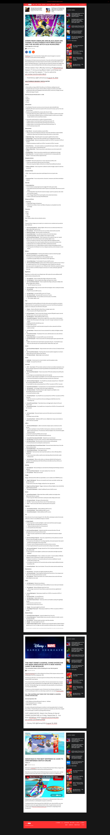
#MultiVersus (58, 68)
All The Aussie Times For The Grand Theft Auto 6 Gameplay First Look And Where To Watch (78, 15)
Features (53, 4)
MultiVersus (27, 56)
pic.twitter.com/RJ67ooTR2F (35, 720)
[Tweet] (30, 52)
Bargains (43, 4)
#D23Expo (32, 717)
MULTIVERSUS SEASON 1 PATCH (35, 81)
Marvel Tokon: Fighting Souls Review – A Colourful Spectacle (78, 52)
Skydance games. (60, 690)
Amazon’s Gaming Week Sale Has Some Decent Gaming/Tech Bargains (77, 32)
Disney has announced (30, 673)
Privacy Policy (77, 824)
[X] (81, 4)
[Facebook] (79, 4)
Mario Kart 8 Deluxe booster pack (39, 806)
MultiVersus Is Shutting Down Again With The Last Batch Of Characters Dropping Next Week (57, 10)
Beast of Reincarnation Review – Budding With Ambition (78, 59)
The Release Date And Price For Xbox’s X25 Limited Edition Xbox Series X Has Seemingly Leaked (77, 21)
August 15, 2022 (52, 78)
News (36, 4)
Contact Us (71, 824)
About (66, 824)
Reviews (39, 4)
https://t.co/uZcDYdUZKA (50, 717)
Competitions (48, 4)
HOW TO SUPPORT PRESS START (55, 1)
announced (33, 767)
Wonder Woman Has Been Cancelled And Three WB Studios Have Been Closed (36, 9)
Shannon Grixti (29, 48)
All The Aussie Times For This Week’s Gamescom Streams (78, 26)
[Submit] (33, 52)
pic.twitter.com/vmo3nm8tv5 (35, 74)
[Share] (26, 52)
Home (33, 4)
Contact (57, 4)
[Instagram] (82, 4)
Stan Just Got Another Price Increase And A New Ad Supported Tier (78, 37)
